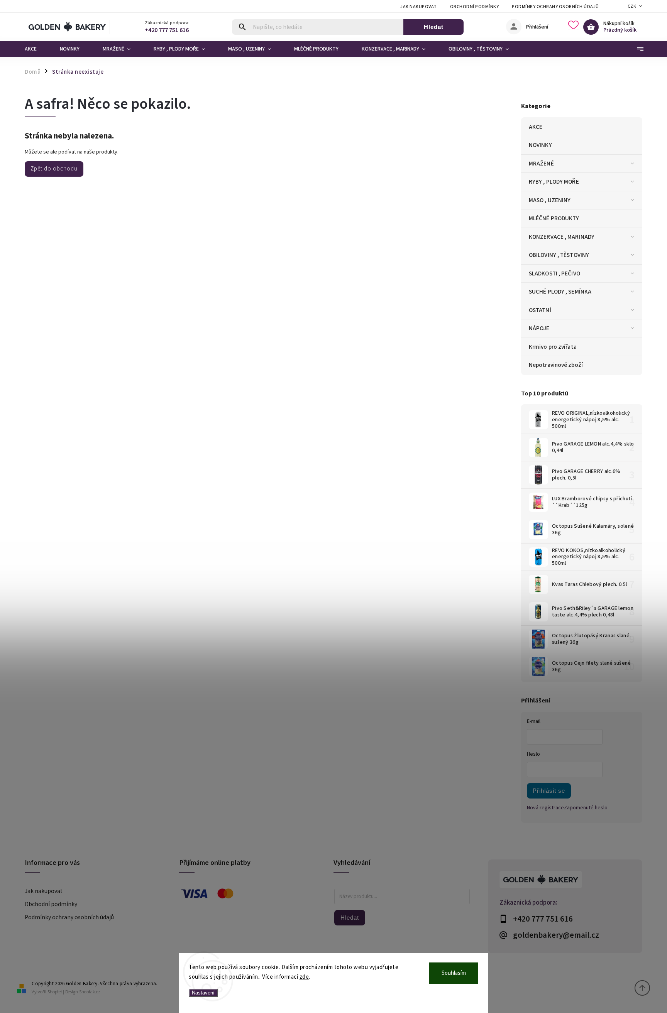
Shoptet (54, 992)
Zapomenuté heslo (586, 808)
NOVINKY (540, 145)
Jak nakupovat (418, 6)
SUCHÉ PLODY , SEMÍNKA (560, 291)
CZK (632, 6)
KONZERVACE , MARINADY (561, 237)
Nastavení (203, 993)
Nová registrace (545, 808)
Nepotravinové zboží (556, 365)
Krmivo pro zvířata (553, 347)
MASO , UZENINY (550, 200)
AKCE (535, 127)
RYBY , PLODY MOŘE (554, 181)
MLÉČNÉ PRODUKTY (554, 218)
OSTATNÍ (540, 310)
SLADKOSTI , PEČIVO (554, 273)
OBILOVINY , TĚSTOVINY (559, 255)
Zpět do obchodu (54, 168)
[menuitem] (36, 49)
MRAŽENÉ (541, 163)
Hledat (434, 27)
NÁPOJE (539, 328)
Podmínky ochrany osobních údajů (555, 6)
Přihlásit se (549, 790)
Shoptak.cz (89, 992)
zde (304, 977)
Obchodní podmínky (474, 6)
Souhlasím (454, 973)
